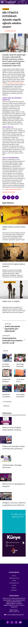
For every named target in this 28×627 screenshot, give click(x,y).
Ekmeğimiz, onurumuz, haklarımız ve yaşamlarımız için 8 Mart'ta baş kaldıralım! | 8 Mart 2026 (14, 505)
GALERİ (14, 585)
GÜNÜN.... (14, 588)
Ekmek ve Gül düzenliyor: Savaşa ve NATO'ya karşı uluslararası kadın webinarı (13, 448)
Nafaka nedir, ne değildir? (11, 301)
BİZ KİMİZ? (14, 590)
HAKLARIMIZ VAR (14, 583)
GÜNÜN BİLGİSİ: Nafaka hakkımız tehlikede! (13, 265)
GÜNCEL (14, 575)
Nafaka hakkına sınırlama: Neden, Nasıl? (14, 228)
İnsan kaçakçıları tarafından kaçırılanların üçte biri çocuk (12, 340)
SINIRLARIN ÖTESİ (14, 578)
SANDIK (14, 580)
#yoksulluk (18, 189)
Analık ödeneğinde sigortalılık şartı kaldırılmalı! (12, 328)
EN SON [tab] (5, 351)
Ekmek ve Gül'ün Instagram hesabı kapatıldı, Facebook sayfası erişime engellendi (11, 429)
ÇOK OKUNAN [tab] (7, 402)
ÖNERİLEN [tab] (6, 406)
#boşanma (5, 192)
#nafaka (7, 189)
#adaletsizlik (12, 189)
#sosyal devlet (11, 192)
